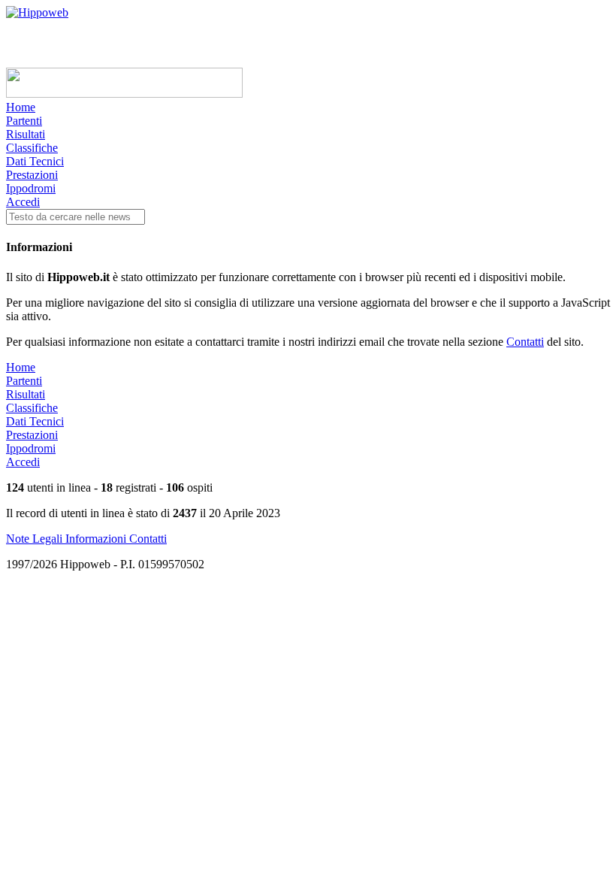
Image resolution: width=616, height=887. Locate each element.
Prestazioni (32, 174)
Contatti (525, 341)
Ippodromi (31, 188)
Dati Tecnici (35, 161)
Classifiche (32, 147)
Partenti (24, 120)
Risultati (25, 134)
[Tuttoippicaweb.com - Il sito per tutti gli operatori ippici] (124, 93)
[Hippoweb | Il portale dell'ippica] (37, 12)
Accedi (23, 201)
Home (20, 107)
